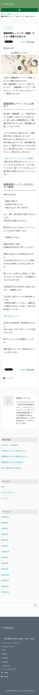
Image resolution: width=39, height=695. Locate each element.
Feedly (6, 676)
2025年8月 (4, 522)
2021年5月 (4, 586)
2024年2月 (4, 540)
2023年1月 (4, 546)
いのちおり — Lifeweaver (9, 445)
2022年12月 (5, 551)
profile (5, 654)
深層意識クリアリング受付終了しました (14, 456)
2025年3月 (4, 528)
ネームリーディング (7, 492)
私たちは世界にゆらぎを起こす (11, 468)
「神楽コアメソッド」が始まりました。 (14, 450)
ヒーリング (9, 378)
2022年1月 (4, 569)
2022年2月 (4, 563)
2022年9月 (4, 557)
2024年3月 (4, 534)
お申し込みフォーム (11, 316)
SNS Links (6, 666)
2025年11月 (5, 517)
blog (2, 486)
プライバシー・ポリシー (12, 643)
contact (5, 662)
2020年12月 (5, 592)
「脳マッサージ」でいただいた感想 (17, 158)
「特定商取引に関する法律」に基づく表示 (18, 639)
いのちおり (7, 4)
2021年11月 (5, 580)
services (5, 658)
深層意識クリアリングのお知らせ (12, 462)
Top (4, 650)
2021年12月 (5, 574)
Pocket (22, 42)
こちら (29, 339)
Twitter (6, 672)
